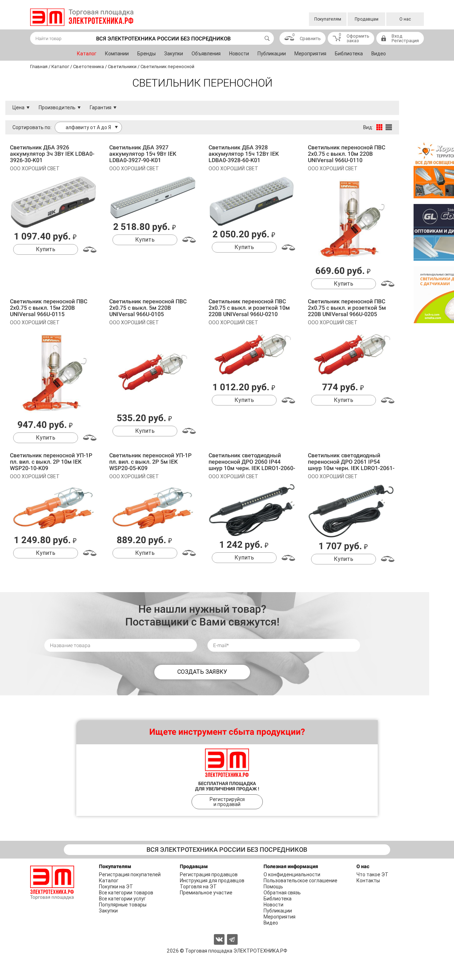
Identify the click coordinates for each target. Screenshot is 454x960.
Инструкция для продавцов (212, 880)
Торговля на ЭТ (198, 886)
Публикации (272, 53)
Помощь (273, 886)
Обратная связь (282, 892)
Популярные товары (122, 904)
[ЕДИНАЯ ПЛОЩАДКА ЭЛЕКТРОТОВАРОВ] (81, 17)
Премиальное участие (206, 892)
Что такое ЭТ (372, 874)
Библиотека (349, 53)
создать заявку (202, 671)
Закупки (173, 53)
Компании (117, 53)
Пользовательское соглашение (300, 880)
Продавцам (366, 19)
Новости (239, 53)
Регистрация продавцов (209, 874)
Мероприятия (310, 53)
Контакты (368, 880)
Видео (378, 53)
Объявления (206, 53)
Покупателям (327, 19)
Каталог (86, 53)
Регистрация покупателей (130, 874)
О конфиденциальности (292, 874)
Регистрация (405, 40)
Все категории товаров (126, 892)
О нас (405, 19)
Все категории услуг (122, 898)
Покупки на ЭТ (116, 886)
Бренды (146, 53)
